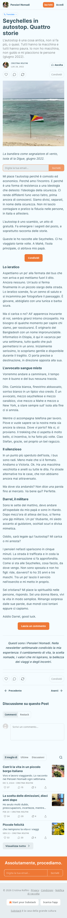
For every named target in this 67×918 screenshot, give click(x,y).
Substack (16, 910)
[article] (33, 777)
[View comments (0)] (14, 74)
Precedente (15, 690)
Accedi (60, 4)
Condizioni (47, 890)
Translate (10, 14)
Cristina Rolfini (19, 63)
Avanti (54, 690)
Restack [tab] (24, 714)
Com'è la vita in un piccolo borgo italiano (21, 769)
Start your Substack (24, 902)
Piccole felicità (13, 824)
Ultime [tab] (24, 757)
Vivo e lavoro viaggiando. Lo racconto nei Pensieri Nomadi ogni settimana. (25, 777)
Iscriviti (48, 4)
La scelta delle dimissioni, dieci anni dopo (25, 798)
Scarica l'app (50, 902)
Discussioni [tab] (38, 757)
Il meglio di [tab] (11, 757)
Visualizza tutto (15, 846)
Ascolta (59, 64)
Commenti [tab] (11, 714)
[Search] (60, 757)
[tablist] (17, 714)
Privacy (35, 890)
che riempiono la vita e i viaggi (21, 829)
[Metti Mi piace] (6, 74)
